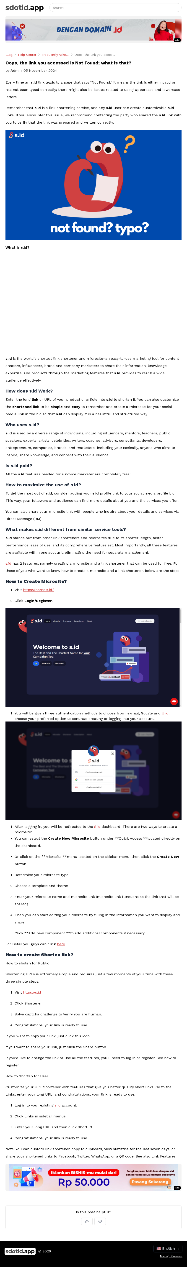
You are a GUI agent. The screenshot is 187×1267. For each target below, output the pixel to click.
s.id (8, 563)
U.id (165, 713)
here (61, 944)
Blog (9, 54)
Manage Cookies (171, 1256)
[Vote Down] (100, 1221)
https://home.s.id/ (38, 590)
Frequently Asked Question (55, 54)
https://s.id (32, 992)
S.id (97, 826)
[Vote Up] (87, 1221)
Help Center (27, 54)
